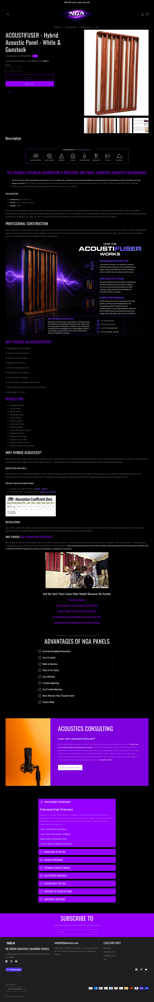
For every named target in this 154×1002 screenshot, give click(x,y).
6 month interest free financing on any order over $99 (77, 616)
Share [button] (10, 92)
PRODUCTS (107, 948)
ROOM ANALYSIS (109, 952)
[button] (8, 14)
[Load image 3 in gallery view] (124, 125)
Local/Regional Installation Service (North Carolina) (77, 622)
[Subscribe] (94, 932)
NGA (105, 960)
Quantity (8, 65)
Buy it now (30, 84)
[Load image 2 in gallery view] (108, 125)
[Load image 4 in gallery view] (141, 125)
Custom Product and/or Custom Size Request (77, 611)
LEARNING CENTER (110, 956)
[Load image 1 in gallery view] (91, 125)
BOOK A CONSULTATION (70, 767)
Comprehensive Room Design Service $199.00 (77, 605)
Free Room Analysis (76, 599)
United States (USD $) (15, 989)
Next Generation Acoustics (17, 996)
